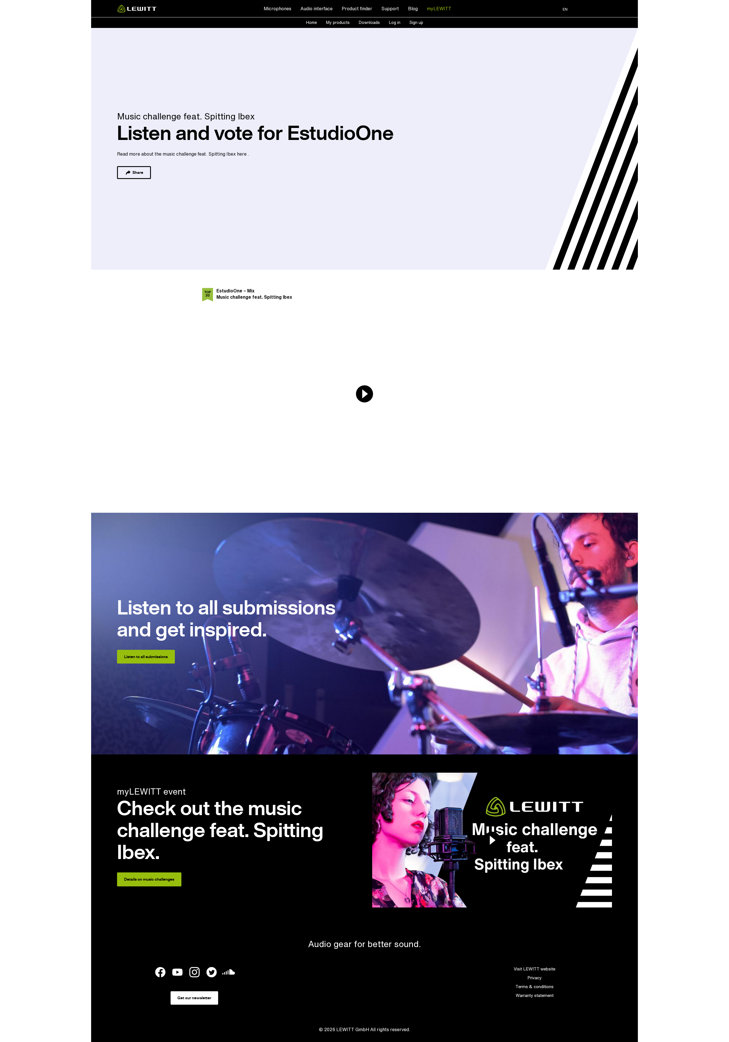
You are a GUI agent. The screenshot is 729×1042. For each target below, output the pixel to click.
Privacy (534, 978)
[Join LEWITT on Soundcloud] (228, 973)
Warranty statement (535, 995)
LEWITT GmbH (352, 1029)
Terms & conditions (534, 987)
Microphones (277, 8)
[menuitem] (277, 8)
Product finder (357, 8)
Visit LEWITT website (534, 969)
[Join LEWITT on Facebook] (160, 973)
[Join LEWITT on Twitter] (211, 973)
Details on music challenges (149, 879)
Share (137, 172)
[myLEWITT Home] (137, 11)
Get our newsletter (194, 998)
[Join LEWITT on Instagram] (194, 973)
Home (311, 22)
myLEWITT (439, 8)
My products (338, 22)
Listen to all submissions (146, 657)
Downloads (369, 22)
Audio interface (316, 8)
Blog (413, 8)
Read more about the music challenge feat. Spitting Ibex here (182, 153)
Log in (394, 22)
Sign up (416, 22)
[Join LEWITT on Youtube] (177, 973)
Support (390, 8)
